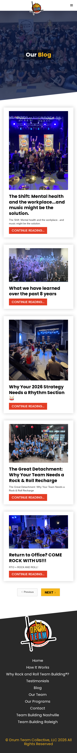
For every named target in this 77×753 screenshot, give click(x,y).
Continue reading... (28, 230)
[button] (71, 5)
